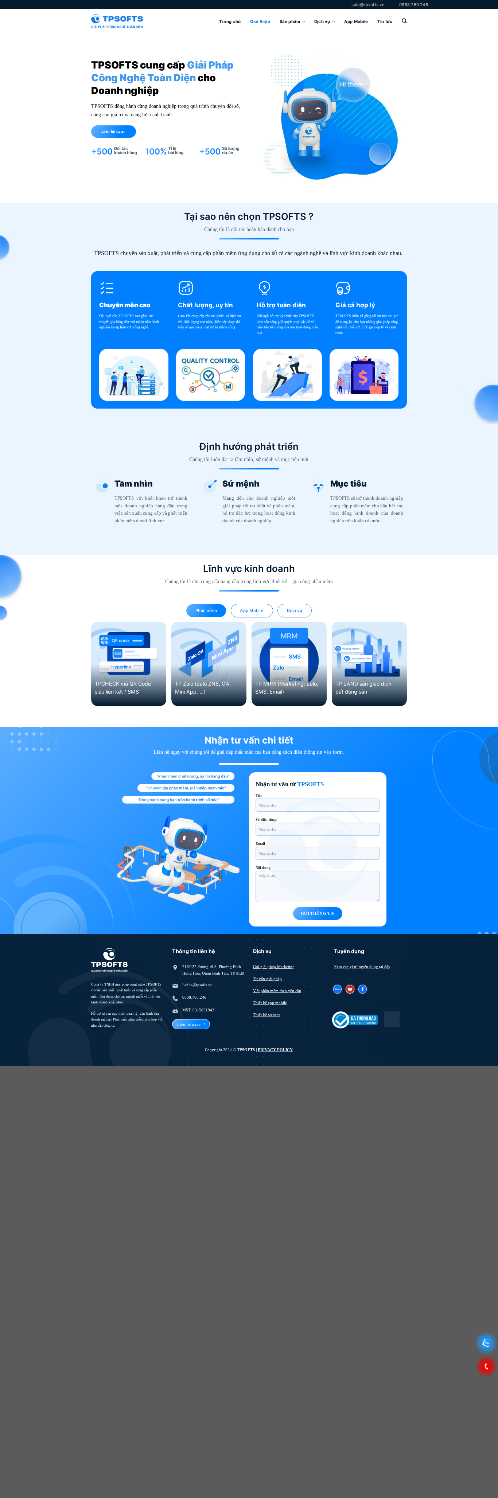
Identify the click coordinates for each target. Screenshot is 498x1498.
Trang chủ (230, 21)
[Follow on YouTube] (350, 989)
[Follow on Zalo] (338, 989)
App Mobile (356, 21)
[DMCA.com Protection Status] (392, 1019)
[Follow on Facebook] (362, 989)
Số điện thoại (266, 820)
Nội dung (263, 868)
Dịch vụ (322, 21)
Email (260, 844)
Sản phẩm (290, 21)
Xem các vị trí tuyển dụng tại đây (362, 966)
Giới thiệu (260, 21)
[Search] (404, 21)
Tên (259, 795)
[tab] (206, 610)
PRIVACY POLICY (275, 1050)
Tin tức (385, 21)
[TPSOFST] (117, 21)
